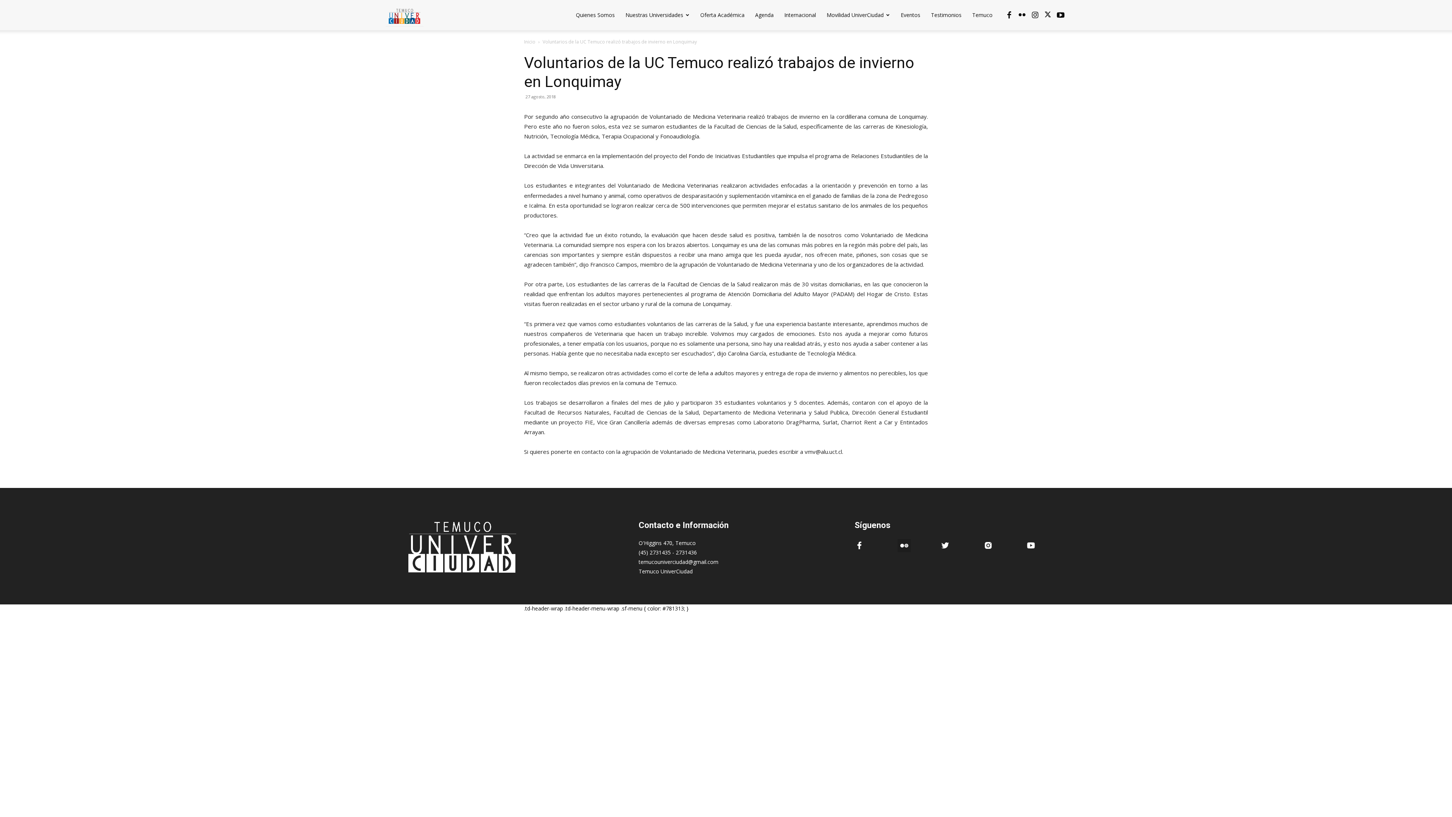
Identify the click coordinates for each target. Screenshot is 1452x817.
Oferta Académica (722, 15)
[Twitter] (1047, 15)
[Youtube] (1060, 15)
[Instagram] (1035, 15)
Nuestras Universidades (654, 15)
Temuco (982, 15)
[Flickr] (1022, 15)
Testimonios (946, 15)
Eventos (910, 15)
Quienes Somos (595, 15)
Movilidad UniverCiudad (855, 15)
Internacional (800, 15)
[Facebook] (1009, 15)
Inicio (529, 42)
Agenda (764, 15)
